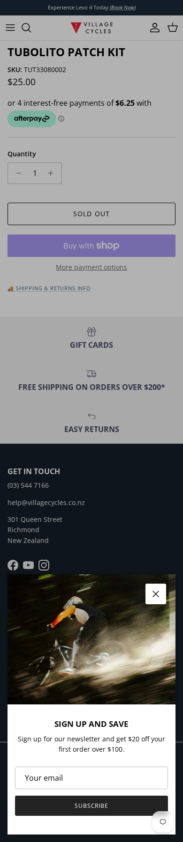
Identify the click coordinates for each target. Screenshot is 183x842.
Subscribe (92, 806)
